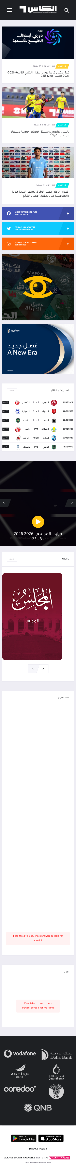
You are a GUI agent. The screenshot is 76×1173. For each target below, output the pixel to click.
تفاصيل (12, 390)
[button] (4, 503)
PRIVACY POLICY (38, 1149)
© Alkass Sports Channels (26, 1157)
